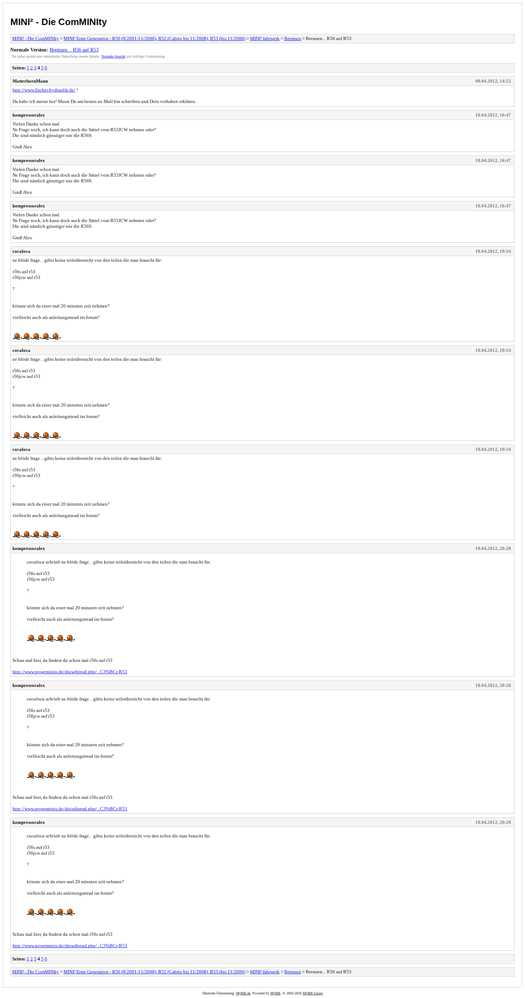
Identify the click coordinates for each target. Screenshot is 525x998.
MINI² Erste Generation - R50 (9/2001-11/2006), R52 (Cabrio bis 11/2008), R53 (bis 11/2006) (154, 38)
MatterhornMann (30, 81)
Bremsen (292, 38)
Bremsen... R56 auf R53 (74, 50)
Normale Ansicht (113, 56)
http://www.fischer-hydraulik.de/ (43, 90)
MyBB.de (243, 993)
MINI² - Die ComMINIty (58, 21)
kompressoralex (28, 115)
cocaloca (21, 251)
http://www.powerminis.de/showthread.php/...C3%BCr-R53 (69, 671)
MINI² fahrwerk (265, 38)
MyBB (275, 993)
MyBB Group (313, 993)
